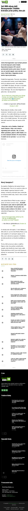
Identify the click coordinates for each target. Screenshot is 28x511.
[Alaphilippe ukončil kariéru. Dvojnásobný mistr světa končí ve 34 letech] (5, 315)
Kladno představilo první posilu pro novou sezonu (18, 471)
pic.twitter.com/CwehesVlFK (10, 100)
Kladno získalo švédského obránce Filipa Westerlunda (18, 464)
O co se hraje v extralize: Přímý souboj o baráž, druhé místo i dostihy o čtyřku (19, 408)
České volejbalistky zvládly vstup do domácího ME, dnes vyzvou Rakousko (18, 295)
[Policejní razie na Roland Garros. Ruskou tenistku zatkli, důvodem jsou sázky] (6, 421)
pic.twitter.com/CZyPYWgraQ (10, 220)
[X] (26, 2)
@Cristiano (17, 98)
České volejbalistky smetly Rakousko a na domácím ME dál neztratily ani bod (17, 282)
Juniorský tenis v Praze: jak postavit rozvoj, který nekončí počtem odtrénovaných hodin (18, 444)
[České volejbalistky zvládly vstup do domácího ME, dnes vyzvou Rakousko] (5, 295)
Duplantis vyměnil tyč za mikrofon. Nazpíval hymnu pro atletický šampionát (18, 340)
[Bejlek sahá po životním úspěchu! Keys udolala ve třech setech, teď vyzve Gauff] (5, 302)
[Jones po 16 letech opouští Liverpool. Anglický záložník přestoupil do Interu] (5, 308)
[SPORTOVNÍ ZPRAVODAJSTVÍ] (4, 2)
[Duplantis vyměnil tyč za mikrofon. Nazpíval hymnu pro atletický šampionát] (5, 340)
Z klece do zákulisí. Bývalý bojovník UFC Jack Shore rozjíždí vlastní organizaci (18, 360)
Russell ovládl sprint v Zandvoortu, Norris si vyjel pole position (18, 289)
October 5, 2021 (14, 106)
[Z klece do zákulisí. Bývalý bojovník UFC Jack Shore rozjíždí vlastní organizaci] (5, 360)
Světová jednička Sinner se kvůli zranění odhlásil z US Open (18, 327)
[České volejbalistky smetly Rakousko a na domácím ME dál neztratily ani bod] (5, 282)
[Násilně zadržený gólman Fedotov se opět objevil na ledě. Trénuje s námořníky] (6, 428)
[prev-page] (2, 365)
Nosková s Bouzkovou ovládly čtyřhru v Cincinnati (19, 276)
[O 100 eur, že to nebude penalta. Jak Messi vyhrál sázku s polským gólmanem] (6, 415)
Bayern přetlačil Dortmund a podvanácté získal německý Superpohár (17, 270)
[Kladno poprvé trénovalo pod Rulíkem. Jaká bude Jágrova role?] (6, 452)
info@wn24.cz (9, 495)
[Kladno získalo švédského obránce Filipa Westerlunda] (6, 465)
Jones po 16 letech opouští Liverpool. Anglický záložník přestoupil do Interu (17, 308)
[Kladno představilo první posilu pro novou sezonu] (6, 471)
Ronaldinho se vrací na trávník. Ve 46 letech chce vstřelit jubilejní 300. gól (18, 347)
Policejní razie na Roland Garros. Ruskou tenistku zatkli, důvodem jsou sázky (19, 421)
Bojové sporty (6, 14)
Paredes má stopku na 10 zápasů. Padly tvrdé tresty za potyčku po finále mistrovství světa (18, 321)
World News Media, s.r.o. (13, 503)
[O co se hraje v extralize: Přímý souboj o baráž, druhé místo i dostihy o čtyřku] (6, 408)
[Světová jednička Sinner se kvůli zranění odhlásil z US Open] (5, 328)
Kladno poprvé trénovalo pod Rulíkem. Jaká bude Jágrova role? (18, 451)
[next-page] (4, 365)
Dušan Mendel (8, 49)
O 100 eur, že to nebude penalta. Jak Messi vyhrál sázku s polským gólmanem (18, 414)
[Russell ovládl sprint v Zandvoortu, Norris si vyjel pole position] (5, 289)
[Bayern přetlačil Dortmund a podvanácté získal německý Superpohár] (5, 269)
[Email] (9, 54)
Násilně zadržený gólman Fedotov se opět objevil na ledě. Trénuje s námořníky (18, 427)
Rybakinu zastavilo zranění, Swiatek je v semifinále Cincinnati (18, 353)
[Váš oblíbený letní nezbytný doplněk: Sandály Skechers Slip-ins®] (6, 458)
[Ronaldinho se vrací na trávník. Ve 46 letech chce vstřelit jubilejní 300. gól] (5, 347)
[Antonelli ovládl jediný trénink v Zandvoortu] (5, 334)
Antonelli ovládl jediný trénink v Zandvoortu (17, 334)
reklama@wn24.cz (11, 496)
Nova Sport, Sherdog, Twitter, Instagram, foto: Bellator (15, 47)
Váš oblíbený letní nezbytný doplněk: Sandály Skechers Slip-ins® (18, 458)
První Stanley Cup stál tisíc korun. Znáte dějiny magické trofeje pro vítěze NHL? (18, 401)
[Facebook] (22, 2)
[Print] (13, 54)
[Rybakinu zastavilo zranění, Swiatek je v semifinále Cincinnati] (5, 353)
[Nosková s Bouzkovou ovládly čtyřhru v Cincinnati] (5, 276)
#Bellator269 (12, 218)
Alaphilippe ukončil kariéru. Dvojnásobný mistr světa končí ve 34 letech (18, 315)
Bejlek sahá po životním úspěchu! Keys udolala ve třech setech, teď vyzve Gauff (18, 302)
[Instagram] (24, 2)
